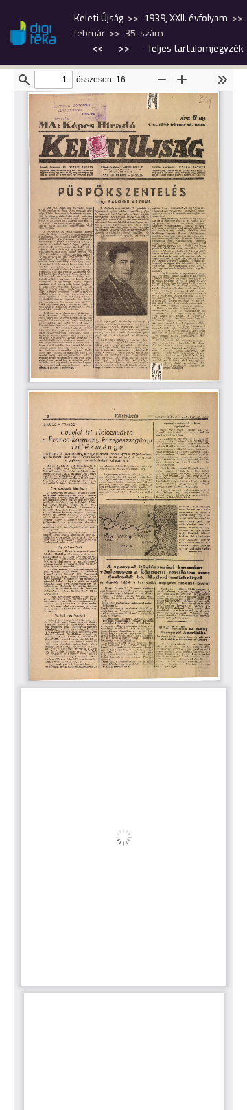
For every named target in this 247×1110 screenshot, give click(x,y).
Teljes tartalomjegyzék (196, 48)
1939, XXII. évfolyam (185, 17)
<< (98, 48)
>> (124, 48)
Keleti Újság (99, 17)
